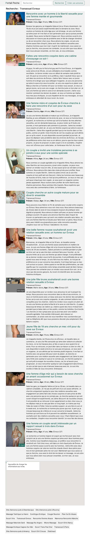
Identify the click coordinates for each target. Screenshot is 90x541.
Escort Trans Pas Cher (43, 527)
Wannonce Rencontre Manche (66, 518)
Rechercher (59, 3)
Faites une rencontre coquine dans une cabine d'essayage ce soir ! (51, 57)
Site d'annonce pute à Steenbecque (20, 510)
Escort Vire (10, 518)
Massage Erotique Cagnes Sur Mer (19, 527)
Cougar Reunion (53, 514)
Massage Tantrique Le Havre (17, 514)
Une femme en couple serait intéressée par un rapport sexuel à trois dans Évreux (51, 425)
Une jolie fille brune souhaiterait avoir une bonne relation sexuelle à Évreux (52, 281)
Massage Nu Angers (34, 523)
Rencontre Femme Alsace (43, 518)
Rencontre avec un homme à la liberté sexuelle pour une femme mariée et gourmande (54, 15)
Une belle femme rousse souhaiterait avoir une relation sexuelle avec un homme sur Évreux (51, 231)
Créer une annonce (75, 3)
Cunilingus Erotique (38, 514)
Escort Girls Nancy (65, 523)
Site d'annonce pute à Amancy (18, 531)
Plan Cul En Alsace (69, 514)
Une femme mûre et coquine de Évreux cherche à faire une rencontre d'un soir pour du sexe (53, 104)
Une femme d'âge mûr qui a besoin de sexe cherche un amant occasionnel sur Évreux (54, 375)
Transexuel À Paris (61, 527)
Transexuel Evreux (24, 518)
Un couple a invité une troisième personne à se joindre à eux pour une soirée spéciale (51, 151)
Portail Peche (12, 3)
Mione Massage (50, 523)
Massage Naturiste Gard (15, 523)
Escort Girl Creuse (38, 531)
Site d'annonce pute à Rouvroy (47, 510)
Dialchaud (51, 531)
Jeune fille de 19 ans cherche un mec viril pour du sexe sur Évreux (53, 328)
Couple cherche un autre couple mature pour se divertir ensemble (52, 194)
